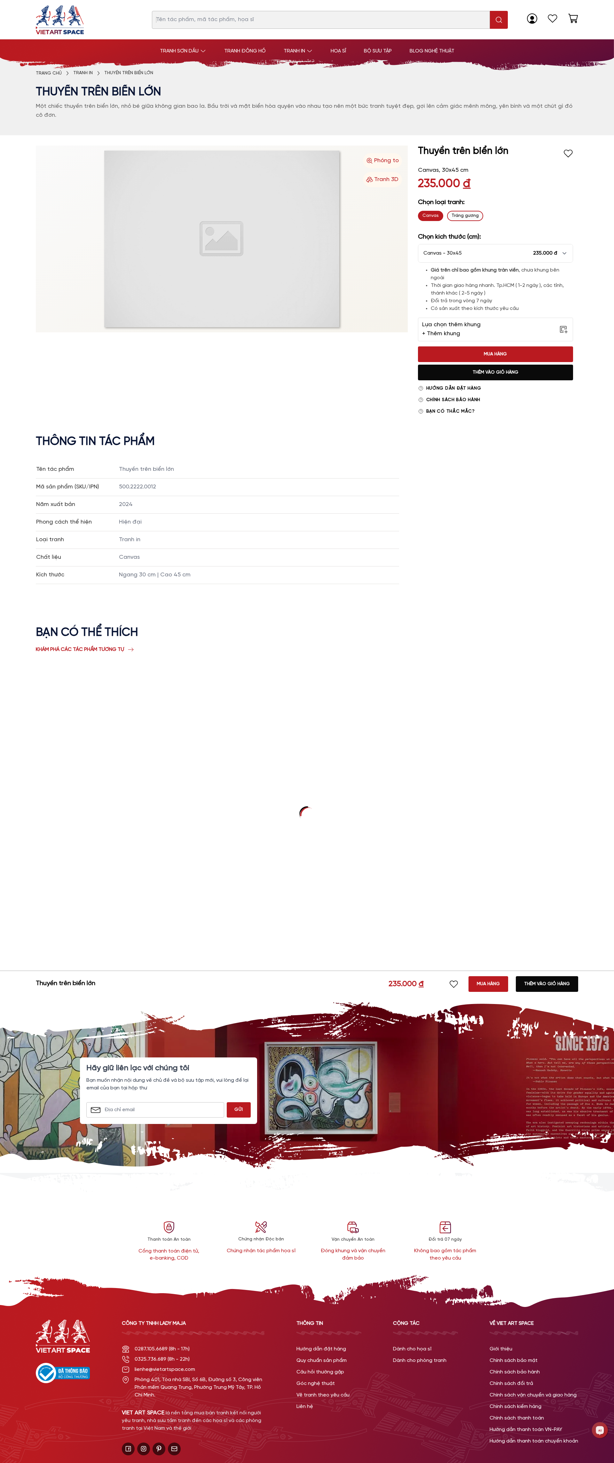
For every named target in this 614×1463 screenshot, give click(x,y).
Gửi (238, 1109)
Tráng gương (465, 215)
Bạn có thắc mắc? (450, 411)
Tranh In (83, 73)
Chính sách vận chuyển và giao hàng (533, 1395)
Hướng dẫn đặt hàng (453, 388)
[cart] (573, 18)
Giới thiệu (501, 1349)
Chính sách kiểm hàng (515, 1406)
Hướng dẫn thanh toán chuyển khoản (534, 1441)
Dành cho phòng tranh (419, 1360)
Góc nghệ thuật (315, 1383)
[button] (495, 253)
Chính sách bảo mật (514, 1360)
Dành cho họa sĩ (412, 1349)
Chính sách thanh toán (517, 1418)
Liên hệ (304, 1406)
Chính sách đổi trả (511, 1383)
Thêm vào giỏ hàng (495, 372)
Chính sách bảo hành (453, 400)
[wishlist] (552, 18)
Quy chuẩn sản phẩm (321, 1360)
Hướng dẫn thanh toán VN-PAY (526, 1429)
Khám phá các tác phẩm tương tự (80, 649)
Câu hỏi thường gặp (320, 1372)
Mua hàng (495, 354)
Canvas (430, 215)
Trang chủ (49, 73)
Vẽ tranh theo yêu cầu (323, 1395)
